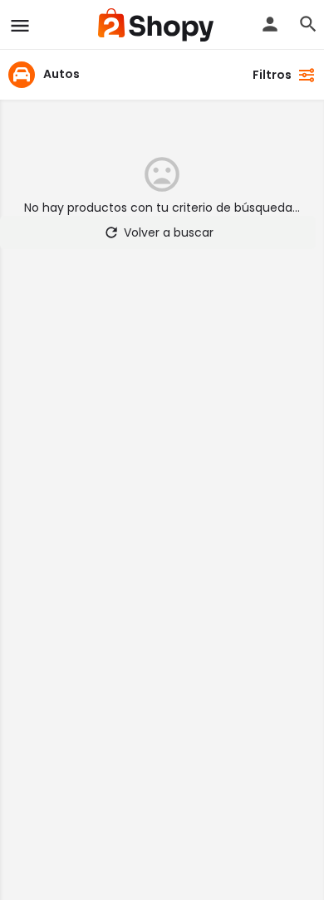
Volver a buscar (169, 232)
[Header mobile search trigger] (308, 24)
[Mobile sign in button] (270, 24)
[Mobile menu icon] (20, 25)
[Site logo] (158, 25)
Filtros (272, 74)
